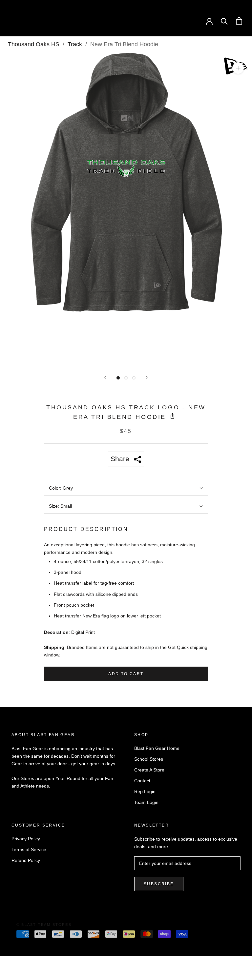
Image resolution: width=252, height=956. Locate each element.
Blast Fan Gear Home (156, 748)
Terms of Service (28, 849)
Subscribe (159, 884)
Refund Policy (25, 860)
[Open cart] (239, 21)
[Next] (147, 377)
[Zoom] (238, 68)
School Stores (148, 759)
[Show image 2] (126, 378)
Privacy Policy (25, 838)
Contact (142, 780)
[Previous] (105, 377)
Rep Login (145, 791)
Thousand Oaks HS (33, 44)
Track (75, 44)
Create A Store (149, 769)
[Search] (224, 20)
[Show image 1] (118, 378)
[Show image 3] (134, 378)
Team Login (146, 802)
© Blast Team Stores (44, 925)
